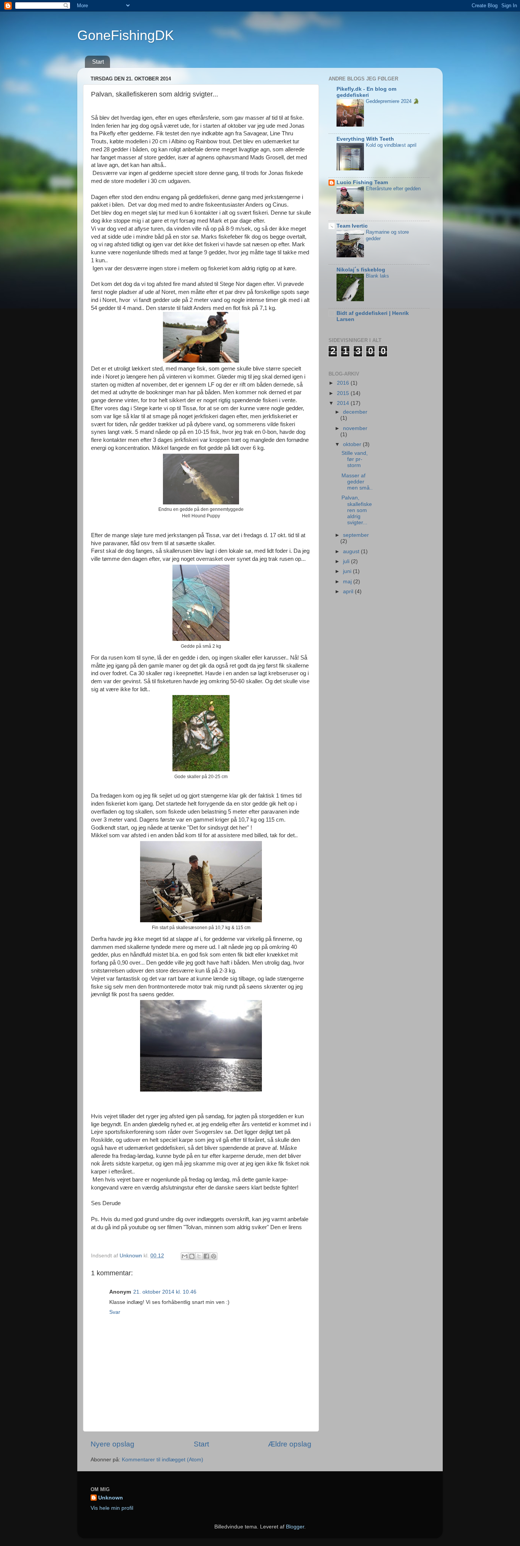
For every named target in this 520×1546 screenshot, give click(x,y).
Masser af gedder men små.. (357, 482)
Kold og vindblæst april (391, 145)
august (352, 551)
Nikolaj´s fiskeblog (361, 270)
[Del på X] (199, 1256)
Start (98, 61)
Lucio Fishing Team (362, 182)
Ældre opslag (289, 1444)
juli (347, 561)
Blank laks (377, 276)
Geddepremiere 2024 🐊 (392, 101)
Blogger (295, 1527)
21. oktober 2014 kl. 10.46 (164, 1292)
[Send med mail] (184, 1256)
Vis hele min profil (112, 1508)
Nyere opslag (112, 1444)
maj (348, 581)
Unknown (110, 1498)
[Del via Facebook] (206, 1256)
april (349, 591)
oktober (353, 444)
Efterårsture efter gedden (393, 188)
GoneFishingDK (125, 35)
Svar (114, 1312)
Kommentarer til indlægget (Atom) (162, 1460)
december (355, 412)
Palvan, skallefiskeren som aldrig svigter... (356, 510)
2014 (344, 403)
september (356, 535)
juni (348, 571)
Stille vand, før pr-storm (354, 459)
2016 (344, 383)
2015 (344, 393)
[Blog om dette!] (192, 1256)
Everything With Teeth (365, 139)
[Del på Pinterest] (213, 1256)
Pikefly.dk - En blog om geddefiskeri (366, 92)
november (355, 428)
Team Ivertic (352, 226)
